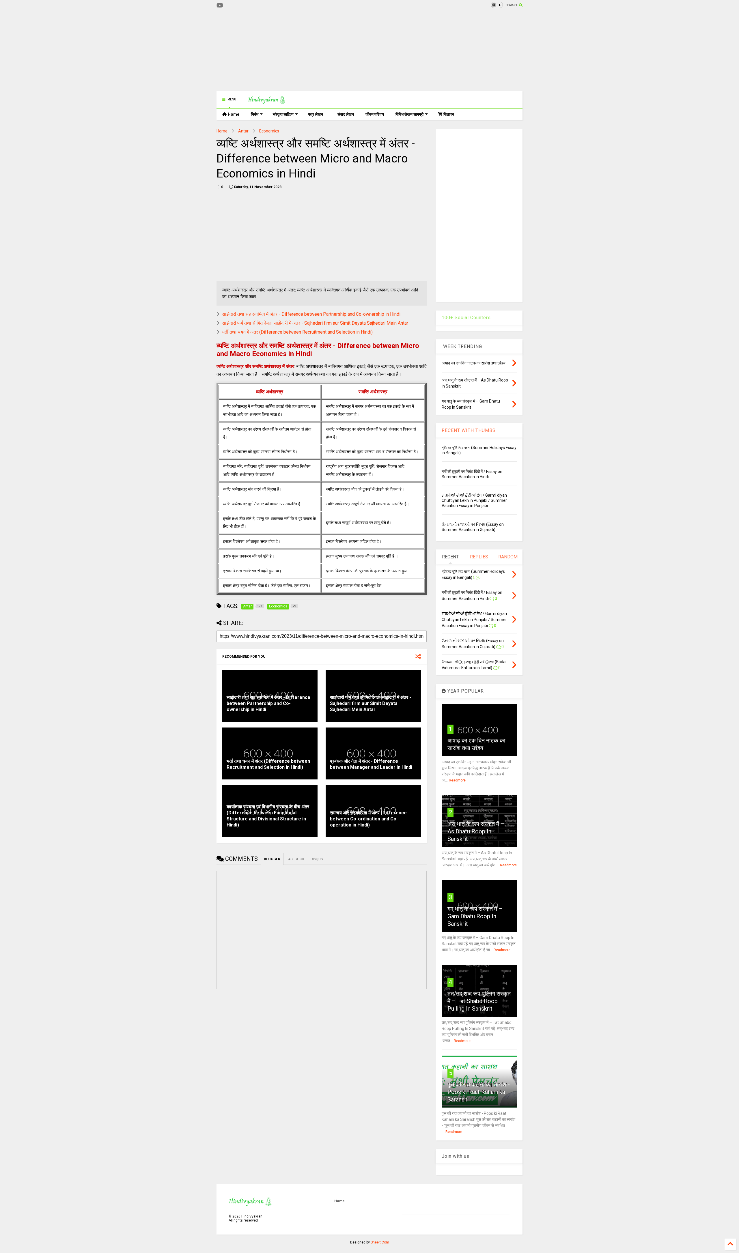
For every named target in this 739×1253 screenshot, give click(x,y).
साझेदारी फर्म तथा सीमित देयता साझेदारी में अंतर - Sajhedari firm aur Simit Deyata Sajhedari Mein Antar (315, 323)
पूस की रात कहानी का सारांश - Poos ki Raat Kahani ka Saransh (478, 1092)
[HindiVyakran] (266, 101)
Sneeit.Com (380, 1242)
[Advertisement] (322, 50)
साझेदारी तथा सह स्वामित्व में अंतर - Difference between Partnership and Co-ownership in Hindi (311, 314)
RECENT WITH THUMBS (469, 430)
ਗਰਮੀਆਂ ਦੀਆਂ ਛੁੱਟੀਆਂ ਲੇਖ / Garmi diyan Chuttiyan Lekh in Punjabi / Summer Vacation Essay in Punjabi (474, 500)
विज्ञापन (448, 114)
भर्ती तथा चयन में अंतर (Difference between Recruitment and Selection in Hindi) (297, 332)
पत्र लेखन (315, 114)
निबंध (254, 114)
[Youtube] (220, 6)
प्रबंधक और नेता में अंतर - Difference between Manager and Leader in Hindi (371, 764)
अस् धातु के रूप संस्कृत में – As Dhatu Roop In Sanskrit (476, 831)
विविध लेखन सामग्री (409, 114)
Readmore (457, 780)
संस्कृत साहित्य (283, 114)
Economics (269, 131)
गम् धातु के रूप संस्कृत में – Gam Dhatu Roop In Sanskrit (475, 916)
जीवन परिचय (374, 114)
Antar (243, 131)
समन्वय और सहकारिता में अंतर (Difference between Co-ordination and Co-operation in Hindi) (368, 819)
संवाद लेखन (345, 114)
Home (233, 114)
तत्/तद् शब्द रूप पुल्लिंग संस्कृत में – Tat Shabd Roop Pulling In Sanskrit (479, 1001)
